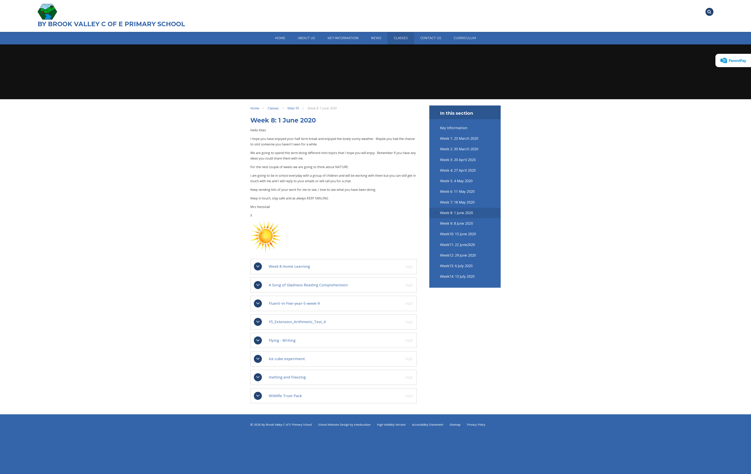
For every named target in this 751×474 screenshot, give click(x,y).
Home (254, 108)
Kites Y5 (293, 108)
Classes (273, 108)
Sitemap (455, 424)
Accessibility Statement (427, 424)
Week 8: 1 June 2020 (322, 108)
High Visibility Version (391, 424)
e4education (362, 424)
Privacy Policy (476, 424)
